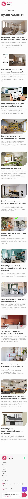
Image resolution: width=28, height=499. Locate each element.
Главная (4, 462)
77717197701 (8, 488)
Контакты (4, 478)
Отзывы (4, 471)
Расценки (4, 469)
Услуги (3, 10)
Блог (3, 473)
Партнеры (4, 475)
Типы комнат (11, 10)
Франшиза (5, 480)
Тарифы (4, 465)
